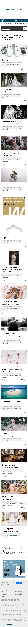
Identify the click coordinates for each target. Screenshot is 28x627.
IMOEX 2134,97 (20, 23)
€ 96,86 (9, 23)
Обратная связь (18, 591)
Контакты (3, 593)
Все (11, 545)
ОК (24, 28)
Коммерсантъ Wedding (15, 64)
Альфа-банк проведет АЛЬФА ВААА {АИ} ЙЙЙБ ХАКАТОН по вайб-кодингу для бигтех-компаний (8, 553)
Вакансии (3, 596)
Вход (19, 20)
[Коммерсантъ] (2, 20)
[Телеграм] (2, 600)
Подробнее (9, 624)
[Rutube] (15, 600)
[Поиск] (22, 20)
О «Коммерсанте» (5, 590)
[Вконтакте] (6, 600)
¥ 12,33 (14, 23)
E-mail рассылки (18, 594)
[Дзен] (9, 600)
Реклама (3, 594)
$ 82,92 (5, 23)
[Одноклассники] (12, 600)
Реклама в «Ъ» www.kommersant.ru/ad (14, 9)
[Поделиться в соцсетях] (25, 69)
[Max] (18, 600)
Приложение (5, 66)
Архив (2, 591)
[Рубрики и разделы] (25, 20)
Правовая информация (19, 593)
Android (16, 590)
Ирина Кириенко (14, 471)
